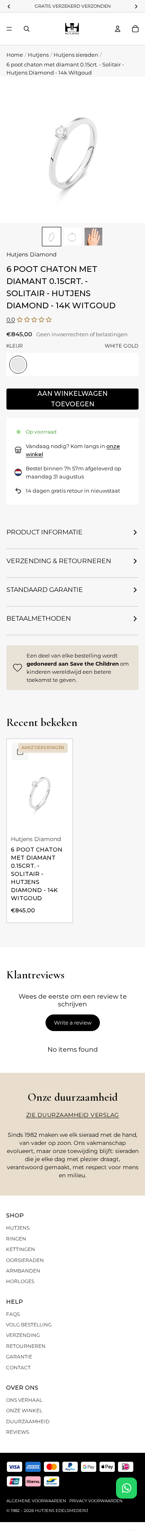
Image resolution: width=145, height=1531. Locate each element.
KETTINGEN (20, 1249)
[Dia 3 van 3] (93, 237)
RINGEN (16, 1239)
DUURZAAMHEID (28, 1421)
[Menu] (9, 28)
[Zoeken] (26, 29)
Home (14, 55)
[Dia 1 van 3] (51, 237)
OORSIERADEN (25, 1260)
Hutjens (38, 55)
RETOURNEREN (26, 1346)
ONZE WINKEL (24, 1410)
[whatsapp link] (126, 1488)
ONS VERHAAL (24, 1400)
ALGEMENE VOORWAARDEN (36, 1500)
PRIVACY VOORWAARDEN (95, 1500)
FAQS (13, 1314)
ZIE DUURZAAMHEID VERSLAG (72, 1115)
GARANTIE (19, 1357)
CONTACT (18, 1367)
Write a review (72, 1022)
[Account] (117, 29)
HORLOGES (20, 1281)
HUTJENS (17, 1228)
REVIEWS (17, 1432)
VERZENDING (23, 1335)
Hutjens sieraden (76, 55)
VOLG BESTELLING (29, 1325)
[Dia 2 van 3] (72, 237)
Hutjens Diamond (31, 254)
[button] (34, 320)
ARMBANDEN (23, 1271)
